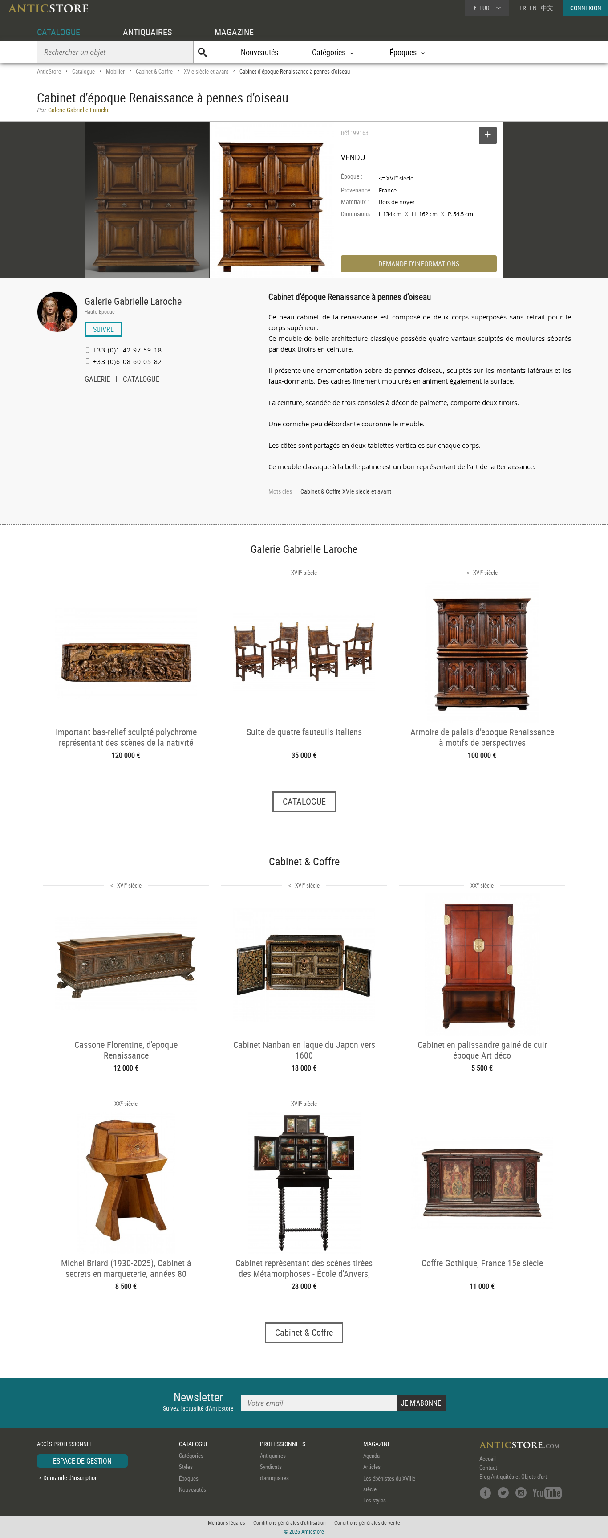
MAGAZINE (234, 32)
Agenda (371, 1456)
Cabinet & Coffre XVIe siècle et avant (345, 491)
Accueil (487, 1459)
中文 (547, 8)
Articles (372, 1467)
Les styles (374, 1500)
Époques (189, 1478)
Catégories (191, 1456)
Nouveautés (259, 52)
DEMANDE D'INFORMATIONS (418, 264)
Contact (488, 1468)
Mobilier (115, 71)
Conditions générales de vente (367, 1522)
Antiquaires (273, 1456)
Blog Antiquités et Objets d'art (513, 1477)
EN (533, 8)
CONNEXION (585, 8)
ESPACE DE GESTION (82, 1461)
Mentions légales (226, 1522)
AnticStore (49, 71)
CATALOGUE (58, 32)
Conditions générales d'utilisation (289, 1522)
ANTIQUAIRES (147, 32)
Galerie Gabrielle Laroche (133, 301)
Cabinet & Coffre (154, 71)
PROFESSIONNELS (282, 1444)
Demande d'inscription (70, 1477)
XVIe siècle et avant (206, 71)
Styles (186, 1467)
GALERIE (97, 380)
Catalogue (83, 71)
